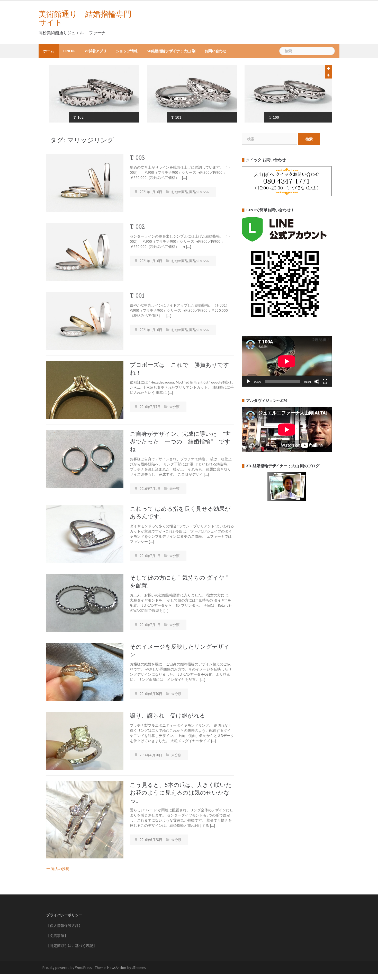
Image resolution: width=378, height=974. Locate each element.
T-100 (271, 117)
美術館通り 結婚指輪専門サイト (85, 18)
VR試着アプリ (96, 51)
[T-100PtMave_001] (287, 94)
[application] (287, 361)
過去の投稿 (60, 868)
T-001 (137, 295)
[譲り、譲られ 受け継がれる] (84, 740)
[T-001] (84, 320)
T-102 (76, 117)
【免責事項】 (57, 935)
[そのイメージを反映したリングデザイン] (84, 671)
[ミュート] (316, 381)
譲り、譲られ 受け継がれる (167, 715)
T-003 (137, 157)
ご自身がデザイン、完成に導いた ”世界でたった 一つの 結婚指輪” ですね (180, 442)
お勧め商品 (179, 192)
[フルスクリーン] (325, 381)
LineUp (69, 51)
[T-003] (84, 182)
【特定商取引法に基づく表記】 (71, 945)
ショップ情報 (127, 51)
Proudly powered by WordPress (67, 967)
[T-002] (84, 251)
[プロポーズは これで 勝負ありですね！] (84, 389)
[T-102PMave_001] (91, 94)
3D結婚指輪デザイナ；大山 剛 (171, 51)
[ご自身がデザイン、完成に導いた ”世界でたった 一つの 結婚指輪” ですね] (84, 458)
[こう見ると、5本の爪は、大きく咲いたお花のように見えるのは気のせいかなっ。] (84, 819)
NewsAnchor (116, 967)
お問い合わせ (215, 51)
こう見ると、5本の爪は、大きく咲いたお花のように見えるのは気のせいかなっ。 (181, 793)
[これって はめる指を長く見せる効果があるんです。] (84, 533)
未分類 (174, 407)
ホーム (48, 51)
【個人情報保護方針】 (64, 925)
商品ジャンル (199, 192)
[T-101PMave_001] (189, 94)
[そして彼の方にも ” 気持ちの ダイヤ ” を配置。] (84, 602)
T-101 (173, 117)
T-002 (137, 226)
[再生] (248, 381)
